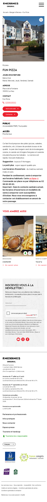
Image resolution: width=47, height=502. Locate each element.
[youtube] (18, 339)
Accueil (5, 12)
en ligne (32, 178)
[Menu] (41, 5)
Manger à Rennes (15, 12)
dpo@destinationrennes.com (13, 330)
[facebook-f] (27, 339)
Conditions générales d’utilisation (11, 490)
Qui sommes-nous (6, 485)
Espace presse (8, 427)
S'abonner (29, 315)
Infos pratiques (9, 419)
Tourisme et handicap (11, 432)
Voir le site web (11, 108)
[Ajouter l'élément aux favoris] (41, 20)
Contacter (9, 114)
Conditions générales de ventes (28, 488)
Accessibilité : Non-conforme (32, 485)
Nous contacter (9, 423)
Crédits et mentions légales (9, 488)
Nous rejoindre (18, 485)
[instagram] (23, 339)
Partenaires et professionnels (14, 414)
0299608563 (10, 103)
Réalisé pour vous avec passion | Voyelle (13, 495)
